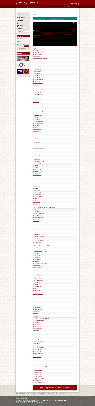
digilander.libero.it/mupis (38, 378)
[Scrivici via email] (72, 4)
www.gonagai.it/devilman (38, 294)
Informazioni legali (42, 393)
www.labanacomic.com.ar (38, 341)
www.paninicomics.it (37, 81)
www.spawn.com (36, 202)
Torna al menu (35, 393)
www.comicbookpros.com (38, 362)
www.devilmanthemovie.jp (38, 296)
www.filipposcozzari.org (37, 104)
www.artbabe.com (36, 159)
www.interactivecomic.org (38, 83)
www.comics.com (36, 60)
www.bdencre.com (36, 232)
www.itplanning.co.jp (37, 286)
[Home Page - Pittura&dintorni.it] (27, 2)
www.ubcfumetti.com (37, 77)
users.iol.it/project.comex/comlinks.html (40, 366)
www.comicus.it (36, 90)
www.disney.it (35, 313)
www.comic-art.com (37, 186)
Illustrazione (19, 29)
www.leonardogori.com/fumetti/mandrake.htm (41, 335)
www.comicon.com (36, 180)
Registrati (20, 49)
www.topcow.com (36, 200)
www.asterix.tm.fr (36, 242)
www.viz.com (35, 288)
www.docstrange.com (37, 169)
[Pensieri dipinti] (23, 61)
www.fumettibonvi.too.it (37, 115)
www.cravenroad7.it (37, 125)
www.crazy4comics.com (37, 73)
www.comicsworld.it (37, 376)
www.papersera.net (37, 309)
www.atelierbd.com (36, 211)
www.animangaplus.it (37, 259)
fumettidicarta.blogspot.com (38, 382)
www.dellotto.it (36, 343)
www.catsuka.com (36, 359)
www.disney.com (36, 311)
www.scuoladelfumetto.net (38, 370)
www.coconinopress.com (38, 347)
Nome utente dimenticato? (23, 48)
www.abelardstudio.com (37, 368)
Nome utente (19, 38)
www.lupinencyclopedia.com (38, 276)
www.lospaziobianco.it (37, 88)
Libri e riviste (20, 28)
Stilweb (67, 398)
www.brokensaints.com (37, 299)
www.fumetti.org (36, 75)
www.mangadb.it (36, 265)
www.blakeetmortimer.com (38, 223)
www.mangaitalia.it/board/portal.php (40, 263)
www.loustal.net (36, 221)
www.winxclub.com (37, 337)
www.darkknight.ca (36, 204)
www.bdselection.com (37, 228)
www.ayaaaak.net (36, 56)
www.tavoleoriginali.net (37, 355)
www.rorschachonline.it (37, 372)
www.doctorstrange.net (37, 171)
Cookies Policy (55, 393)
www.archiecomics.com (37, 184)
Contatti (69, 6)
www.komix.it (35, 85)
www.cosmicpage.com (37, 121)
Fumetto (19, 31)
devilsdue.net (35, 345)
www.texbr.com (36, 330)
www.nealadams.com (37, 157)
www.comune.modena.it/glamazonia (40, 58)
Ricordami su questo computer (23, 44)
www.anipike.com (36, 255)
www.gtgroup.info (36, 292)
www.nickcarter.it (36, 100)
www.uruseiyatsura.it (37, 247)
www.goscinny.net (36, 238)
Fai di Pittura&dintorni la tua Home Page (23, 393)
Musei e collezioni (21, 17)
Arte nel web (19, 19)
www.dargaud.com (36, 230)
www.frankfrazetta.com (37, 182)
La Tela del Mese (62, 6)
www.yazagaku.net (37, 267)
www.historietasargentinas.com (39, 320)
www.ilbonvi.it (35, 117)
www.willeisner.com (37, 173)
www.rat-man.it (36, 131)
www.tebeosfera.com (37, 326)
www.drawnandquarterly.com (38, 161)
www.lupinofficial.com (37, 272)
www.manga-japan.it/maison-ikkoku (40, 249)
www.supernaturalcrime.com (38, 339)
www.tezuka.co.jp (36, 301)
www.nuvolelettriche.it (37, 67)
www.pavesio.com (36, 136)
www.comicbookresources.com (39, 148)
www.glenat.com (36, 209)
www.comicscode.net (37, 374)
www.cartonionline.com (37, 349)
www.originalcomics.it (37, 357)
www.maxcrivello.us (37, 140)
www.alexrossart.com (37, 153)
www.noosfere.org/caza (37, 215)
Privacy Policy (62, 393)
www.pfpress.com (36, 71)
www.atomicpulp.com (37, 175)
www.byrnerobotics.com (37, 190)
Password (19, 41)
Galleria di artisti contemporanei (50, 6)
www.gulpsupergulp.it (37, 119)
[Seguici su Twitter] (76, 4)
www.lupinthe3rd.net (37, 282)
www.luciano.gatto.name (38, 107)
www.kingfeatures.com (37, 165)
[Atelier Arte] (23, 67)
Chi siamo (33, 6)
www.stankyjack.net (37, 380)
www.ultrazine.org (36, 50)
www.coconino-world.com (38, 219)
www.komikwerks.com (37, 65)
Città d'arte (19, 22)
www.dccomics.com (37, 196)
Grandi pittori (20, 20)
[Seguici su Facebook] (74, 4)
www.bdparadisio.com (37, 240)
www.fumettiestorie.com (37, 138)
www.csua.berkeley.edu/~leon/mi (39, 251)
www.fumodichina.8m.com (38, 79)
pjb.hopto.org (36, 167)
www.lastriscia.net (36, 142)
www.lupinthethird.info (37, 280)
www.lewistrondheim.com (38, 213)
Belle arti (19, 14)
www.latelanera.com (37, 69)
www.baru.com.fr (36, 234)
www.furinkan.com (36, 253)
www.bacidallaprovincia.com (38, 236)
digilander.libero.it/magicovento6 (39, 109)
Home (27, 6)
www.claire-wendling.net (38, 217)
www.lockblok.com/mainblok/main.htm (40, 318)
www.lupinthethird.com (37, 274)
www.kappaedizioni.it (37, 92)
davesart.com (35, 188)
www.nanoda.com (36, 303)
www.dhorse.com (36, 198)
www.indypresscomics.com (38, 123)
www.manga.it (36, 257)
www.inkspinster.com (37, 129)
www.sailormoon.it (36, 284)
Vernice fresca (39, 6)
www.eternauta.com (37, 324)
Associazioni (19, 23)
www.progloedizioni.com (38, 52)
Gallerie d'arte (20, 12)
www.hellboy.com (36, 192)
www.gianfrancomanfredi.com (38, 111)
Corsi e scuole (20, 25)
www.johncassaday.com (37, 155)
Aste (18, 26)
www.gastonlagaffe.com (37, 226)
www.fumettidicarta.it (37, 94)
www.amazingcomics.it (37, 54)
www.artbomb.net (36, 163)
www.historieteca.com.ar (37, 322)
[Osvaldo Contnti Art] (23, 73)
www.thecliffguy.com (37, 351)
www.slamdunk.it (36, 290)
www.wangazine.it (36, 261)
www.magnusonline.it (37, 113)
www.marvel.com (36, 194)
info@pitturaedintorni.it (65, 387)
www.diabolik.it (36, 102)
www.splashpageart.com (37, 353)
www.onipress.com (37, 177)
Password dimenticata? (22, 47)
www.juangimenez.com (37, 328)
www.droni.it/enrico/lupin (38, 278)
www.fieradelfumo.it (37, 63)
